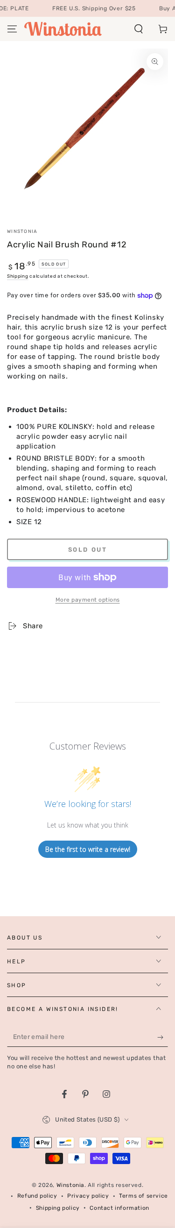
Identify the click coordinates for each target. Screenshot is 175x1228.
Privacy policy (88, 1196)
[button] (138, 29)
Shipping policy (58, 1208)
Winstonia (22, 231)
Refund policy (37, 1196)
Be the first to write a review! (87, 849)
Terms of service (143, 1196)
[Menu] (12, 29)
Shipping (17, 276)
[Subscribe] (162, 1037)
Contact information (119, 1208)
